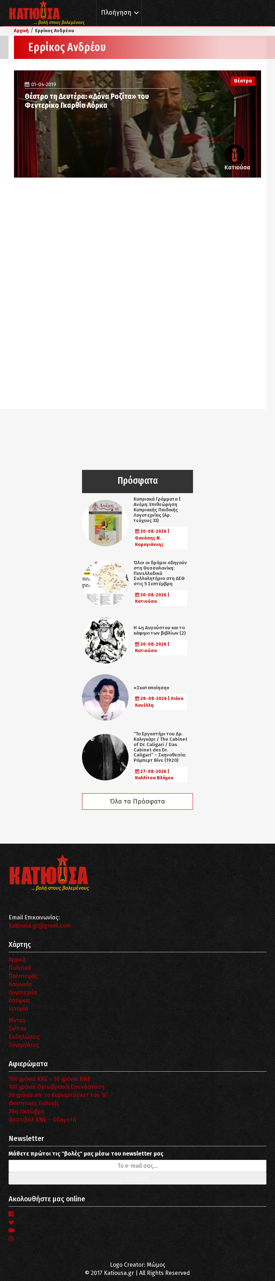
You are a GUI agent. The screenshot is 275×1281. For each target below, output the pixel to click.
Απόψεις (19, 1000)
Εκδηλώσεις (24, 1036)
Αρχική (17, 959)
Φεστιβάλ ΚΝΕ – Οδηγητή (42, 1119)
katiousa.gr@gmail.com (40, 925)
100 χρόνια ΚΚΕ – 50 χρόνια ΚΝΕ (50, 1079)
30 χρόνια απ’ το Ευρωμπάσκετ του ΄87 (58, 1095)
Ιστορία (18, 1008)
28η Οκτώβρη (26, 1111)
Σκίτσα (17, 1028)
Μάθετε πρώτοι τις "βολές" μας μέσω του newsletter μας (86, 1153)
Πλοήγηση (116, 12)
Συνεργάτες (24, 1045)
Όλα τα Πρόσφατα (137, 801)
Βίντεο (17, 1020)
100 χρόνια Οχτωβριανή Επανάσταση (57, 1086)
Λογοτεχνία (23, 992)
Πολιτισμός (23, 976)
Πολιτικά (20, 967)
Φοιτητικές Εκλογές (34, 1103)
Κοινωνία (20, 984)
